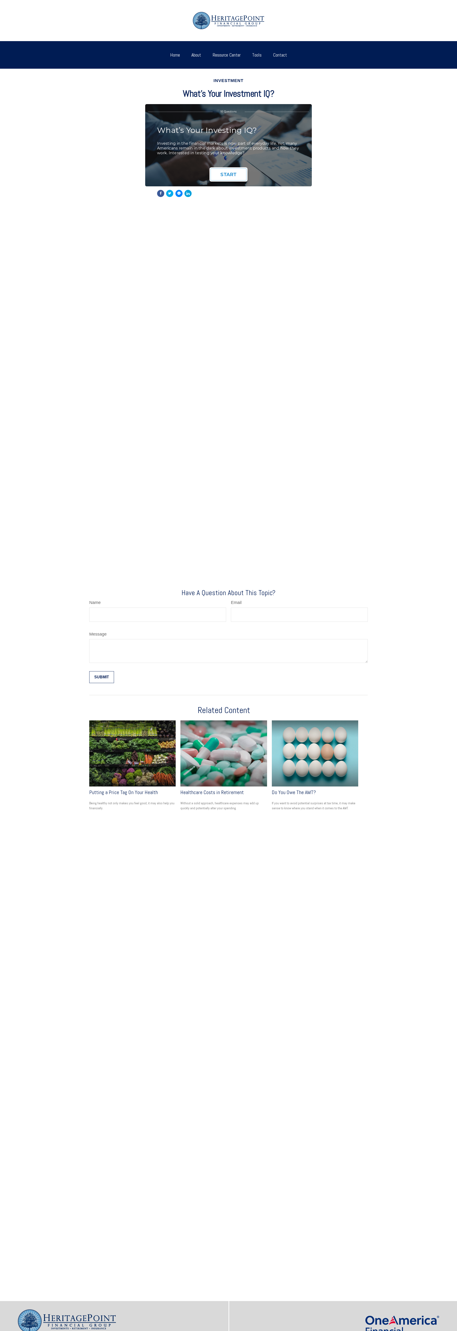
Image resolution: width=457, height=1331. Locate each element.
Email (236, 602)
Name (95, 602)
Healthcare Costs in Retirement (212, 792)
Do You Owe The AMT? (294, 792)
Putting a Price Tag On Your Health (123, 792)
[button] (175, 55)
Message (98, 634)
